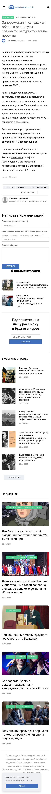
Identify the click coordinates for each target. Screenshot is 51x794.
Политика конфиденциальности (19, 780)
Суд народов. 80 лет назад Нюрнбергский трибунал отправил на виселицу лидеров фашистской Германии (32, 394)
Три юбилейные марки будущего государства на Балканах (24, 636)
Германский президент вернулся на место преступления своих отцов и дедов (25, 734)
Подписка (25, 342)
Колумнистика (13, 610)
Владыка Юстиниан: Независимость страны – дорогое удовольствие (32, 371)
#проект (21, 187)
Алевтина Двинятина (15, 40)
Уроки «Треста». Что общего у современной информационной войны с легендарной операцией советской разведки (33, 437)
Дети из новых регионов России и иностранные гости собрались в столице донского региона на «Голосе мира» (25, 586)
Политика (20, 657)
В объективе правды (15, 358)
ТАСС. (16, 85)
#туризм (9, 187)
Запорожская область (25, 17)
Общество (32, 557)
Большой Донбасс (15, 507)
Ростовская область (16, 557)
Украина (10, 657)
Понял (22, 786)
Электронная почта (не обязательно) (19, 231)
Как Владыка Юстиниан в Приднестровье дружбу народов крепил (31, 457)
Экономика (8, 17)
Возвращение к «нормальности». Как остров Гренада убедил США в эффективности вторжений (33, 415)
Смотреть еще (14, 477)
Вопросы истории (33, 507)
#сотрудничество (38, 187)
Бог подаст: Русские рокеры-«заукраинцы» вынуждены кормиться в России (25, 684)
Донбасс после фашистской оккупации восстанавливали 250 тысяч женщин (25, 535)
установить (17, 157)
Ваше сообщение (10, 245)
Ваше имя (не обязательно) (15, 221)
